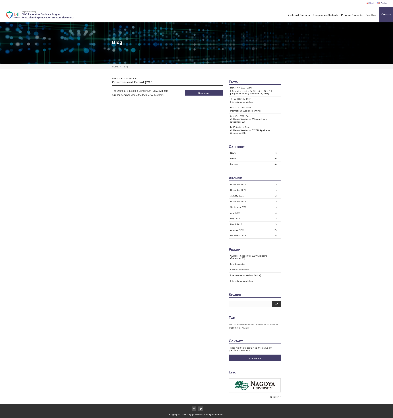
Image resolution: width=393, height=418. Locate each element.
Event (254, 158)
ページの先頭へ (386, 411)
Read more (203, 93)
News (254, 153)
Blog (126, 66)
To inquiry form (255, 358)
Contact (386, 14)
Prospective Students (325, 15)
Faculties (371, 15)
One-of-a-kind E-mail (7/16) (133, 82)
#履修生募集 (235, 328)
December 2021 (254, 190)
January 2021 (254, 195)
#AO (231, 324)
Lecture (132, 78)
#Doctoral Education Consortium (250, 324)
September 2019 (254, 207)
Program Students (351, 15)
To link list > (275, 397)
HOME (115, 66)
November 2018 (254, 235)
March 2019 (254, 224)
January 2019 (254, 230)
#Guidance (272, 324)
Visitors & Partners (299, 15)
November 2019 (254, 201)
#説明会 (246, 328)
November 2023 (254, 184)
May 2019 (254, 218)
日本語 (372, 3)
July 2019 (254, 213)
